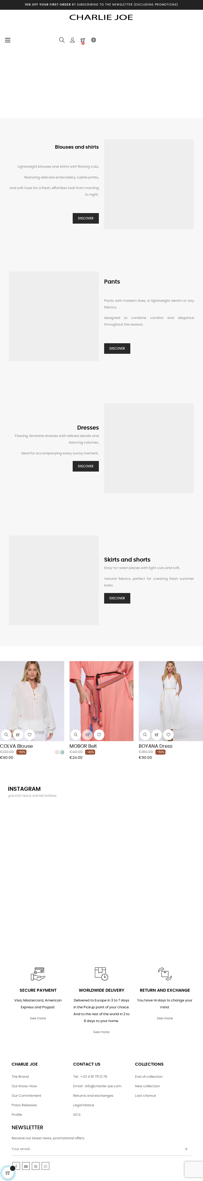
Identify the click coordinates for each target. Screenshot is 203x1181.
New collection (147, 1086)
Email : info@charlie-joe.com (97, 1086)
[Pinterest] (35, 1166)
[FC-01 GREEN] (62, 752)
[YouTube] (25, 1166)
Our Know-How (24, 1086)
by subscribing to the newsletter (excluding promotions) (101, 4)
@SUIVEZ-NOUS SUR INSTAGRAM (32, 795)
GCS (77, 1115)
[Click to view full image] (30, 825)
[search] (6, 735)
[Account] (72, 40)
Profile (17, 1115)
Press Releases (24, 1105)
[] (18, 735)
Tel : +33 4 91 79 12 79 (90, 1077)
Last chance (145, 1096)
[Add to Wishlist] (29, 735)
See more (38, 1018)
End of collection (149, 1077)
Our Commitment (26, 1096)
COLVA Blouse (16, 746)
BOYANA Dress (155, 746)
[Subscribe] (185, 1149)
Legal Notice (83, 1105)
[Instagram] (45, 1166)
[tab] (4, 654)
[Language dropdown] (93, 40)
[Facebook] (16, 1166)
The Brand (20, 1077)
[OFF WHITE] (57, 752)
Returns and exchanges (93, 1096)
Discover (86, 218)
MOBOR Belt (83, 746)
